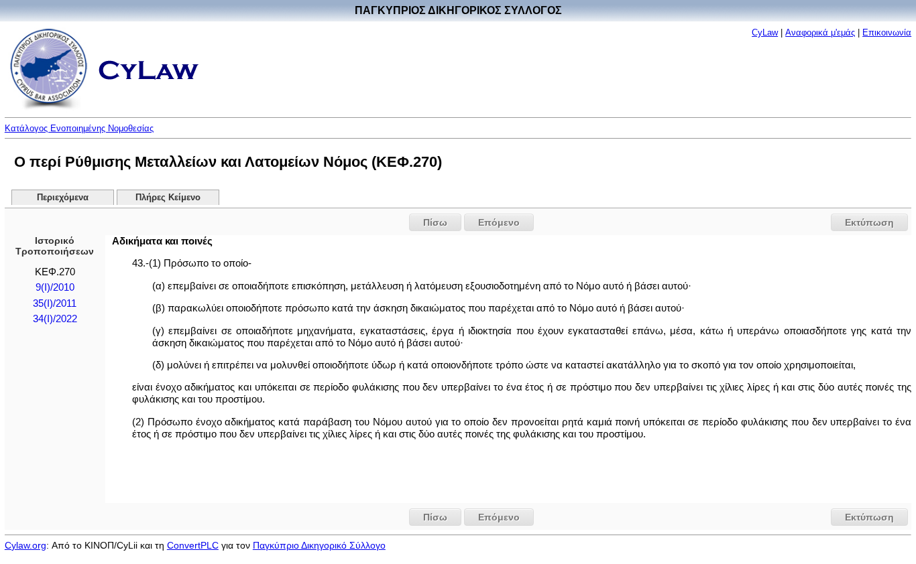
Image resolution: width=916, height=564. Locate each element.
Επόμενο (499, 222)
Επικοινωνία (886, 32)
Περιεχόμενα (63, 197)
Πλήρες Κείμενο (168, 197)
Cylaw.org (25, 545)
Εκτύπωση (869, 222)
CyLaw (765, 32)
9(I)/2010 (55, 287)
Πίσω (435, 222)
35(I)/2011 (54, 303)
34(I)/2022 (55, 318)
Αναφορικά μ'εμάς (820, 32)
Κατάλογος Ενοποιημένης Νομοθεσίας (79, 128)
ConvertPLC (193, 545)
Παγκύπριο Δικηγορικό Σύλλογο (319, 545)
